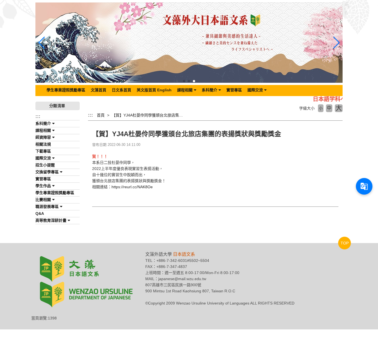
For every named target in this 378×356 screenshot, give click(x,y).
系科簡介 (209, 90)
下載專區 (43, 151)
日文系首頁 (121, 90)
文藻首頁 (98, 90)
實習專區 (234, 90)
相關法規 (43, 144)
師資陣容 (43, 137)
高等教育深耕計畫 (50, 220)
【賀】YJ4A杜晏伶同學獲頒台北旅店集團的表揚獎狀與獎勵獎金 (167, 115)
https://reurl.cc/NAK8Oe (132, 187)
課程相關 (185, 90)
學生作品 (43, 186)
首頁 (101, 115)
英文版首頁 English (154, 90)
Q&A (39, 213)
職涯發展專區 (47, 206)
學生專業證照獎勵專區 (65, 90)
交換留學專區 (47, 172)
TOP (345, 243)
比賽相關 (43, 199)
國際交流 (255, 90)
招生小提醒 (45, 165)
